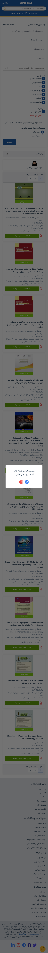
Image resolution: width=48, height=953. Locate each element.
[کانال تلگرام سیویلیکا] (27, 482)
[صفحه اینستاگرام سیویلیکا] (21, 482)
